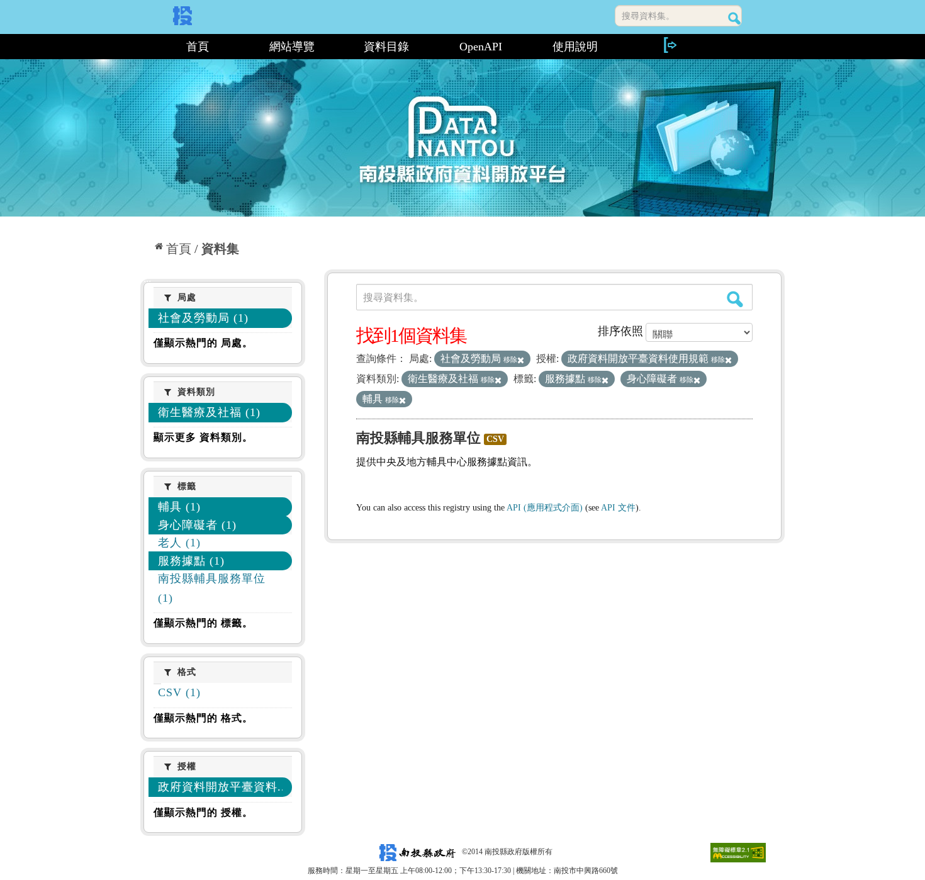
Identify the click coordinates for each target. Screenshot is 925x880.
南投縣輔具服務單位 (418, 438)
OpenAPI (480, 46)
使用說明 (575, 46)
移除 (510, 359)
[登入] (669, 45)
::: (145, 46)
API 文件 (618, 507)
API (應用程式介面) (545, 507)
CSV (495, 439)
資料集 (220, 249)
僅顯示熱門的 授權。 (203, 812)
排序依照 (620, 331)
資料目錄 (386, 46)
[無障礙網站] (738, 851)
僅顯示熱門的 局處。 (203, 342)
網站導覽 (292, 46)
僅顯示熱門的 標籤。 (203, 623)
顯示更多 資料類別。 (203, 437)
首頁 (197, 46)
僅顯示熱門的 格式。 (203, 718)
